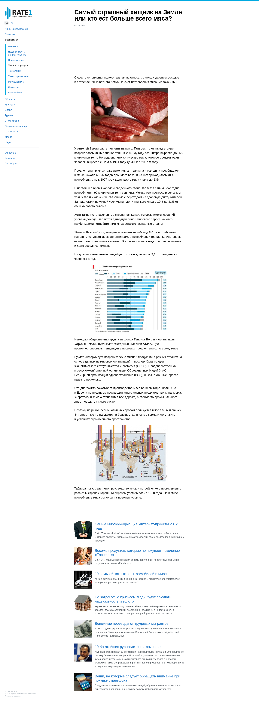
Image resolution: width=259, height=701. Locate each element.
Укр (12, 23)
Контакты (10, 158)
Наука (8, 142)
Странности (11, 131)
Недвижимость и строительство (17, 53)
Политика (10, 34)
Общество (10, 99)
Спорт (8, 110)
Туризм (9, 115)
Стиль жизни (12, 120)
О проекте (10, 152)
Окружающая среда (16, 126)
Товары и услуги (18, 65)
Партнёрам (11, 163)
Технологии (14, 71)
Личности (13, 87)
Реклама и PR (16, 81)
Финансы (13, 46)
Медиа (8, 137)
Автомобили (15, 92)
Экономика (11, 39)
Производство (16, 60)
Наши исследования (16, 29)
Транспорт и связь (18, 76)
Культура (10, 104)
